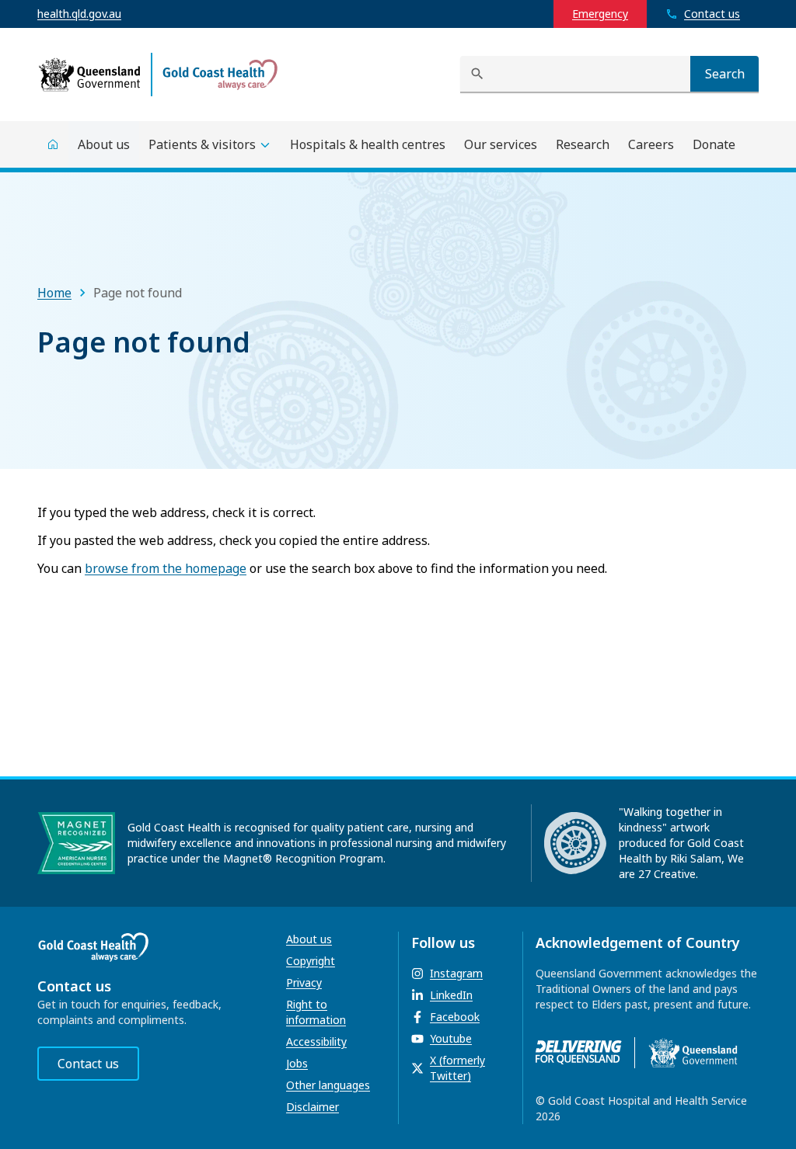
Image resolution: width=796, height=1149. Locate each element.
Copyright (310, 960)
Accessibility (316, 1041)
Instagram (456, 973)
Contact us (88, 1063)
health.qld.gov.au (79, 13)
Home (54, 292)
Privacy (304, 982)
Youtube (451, 1038)
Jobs (297, 1063)
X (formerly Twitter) (457, 1068)
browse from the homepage (165, 568)
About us (309, 939)
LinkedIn (451, 995)
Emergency (600, 13)
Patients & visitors (202, 144)
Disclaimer (312, 1106)
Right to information (316, 1012)
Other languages (328, 1085)
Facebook (455, 1016)
